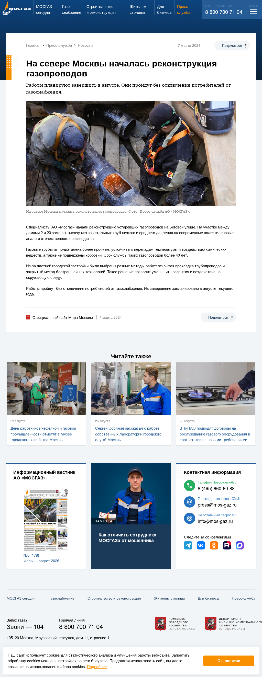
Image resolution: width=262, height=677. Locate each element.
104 (38, 626)
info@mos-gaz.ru (215, 521)
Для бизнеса (208, 598)
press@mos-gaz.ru (217, 504)
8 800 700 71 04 (223, 11)
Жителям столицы (169, 598)
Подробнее (97, 666)
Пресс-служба (243, 598)
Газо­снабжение (61, 598)
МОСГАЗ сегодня (21, 598)
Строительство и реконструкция (114, 598)
